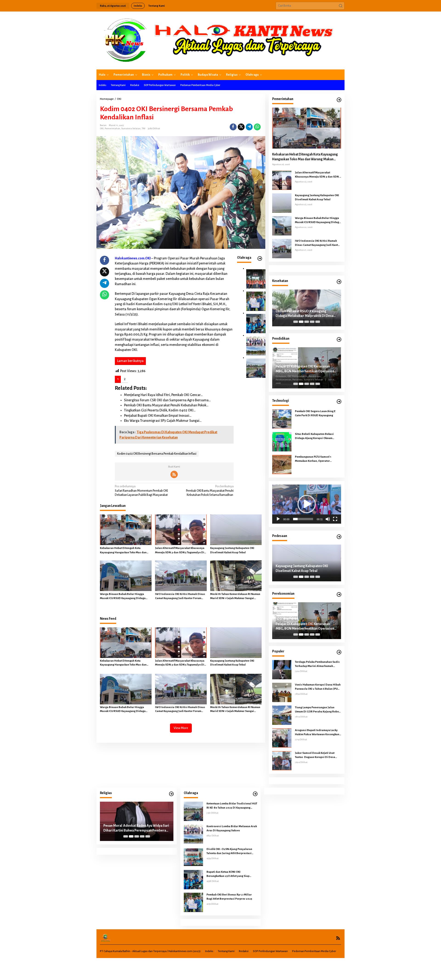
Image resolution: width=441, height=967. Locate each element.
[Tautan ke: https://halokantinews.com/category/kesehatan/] (339, 282)
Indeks (209, 951)
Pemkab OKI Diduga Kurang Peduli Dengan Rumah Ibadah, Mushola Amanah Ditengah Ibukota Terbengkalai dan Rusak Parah (135, 828)
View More (181, 728)
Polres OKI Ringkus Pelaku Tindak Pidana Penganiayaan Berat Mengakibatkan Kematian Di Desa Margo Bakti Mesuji (306, 568)
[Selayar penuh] (335, 519)
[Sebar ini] (233, 126)
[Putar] (278, 519)
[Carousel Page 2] (301, 322)
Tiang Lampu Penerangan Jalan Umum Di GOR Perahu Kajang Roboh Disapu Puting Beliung (317, 710)
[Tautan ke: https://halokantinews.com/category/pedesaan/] (339, 537)
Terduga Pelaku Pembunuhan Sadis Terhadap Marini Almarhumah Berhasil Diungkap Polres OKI (317, 664)
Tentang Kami (226, 951)
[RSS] (174, 474)
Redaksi (244, 951)
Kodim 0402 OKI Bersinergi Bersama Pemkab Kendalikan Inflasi (156, 453)
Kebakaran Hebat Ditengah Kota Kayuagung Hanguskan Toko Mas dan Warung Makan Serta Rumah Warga (123, 550)
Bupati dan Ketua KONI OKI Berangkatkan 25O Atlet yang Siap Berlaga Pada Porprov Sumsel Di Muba (230, 874)
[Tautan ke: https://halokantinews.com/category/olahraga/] (255, 794)
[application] (306, 504)
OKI (102, 128)
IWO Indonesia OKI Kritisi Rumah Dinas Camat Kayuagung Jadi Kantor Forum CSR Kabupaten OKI (180, 596)
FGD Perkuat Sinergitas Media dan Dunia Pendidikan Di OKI (306, 367)
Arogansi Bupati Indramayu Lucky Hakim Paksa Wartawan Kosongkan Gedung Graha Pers (317, 733)
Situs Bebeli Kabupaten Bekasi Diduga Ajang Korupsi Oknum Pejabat (314, 436)
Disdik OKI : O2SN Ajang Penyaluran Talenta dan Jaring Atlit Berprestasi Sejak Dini (229, 851)
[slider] (303, 519)
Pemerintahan (112, 128)
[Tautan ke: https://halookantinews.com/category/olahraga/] (260, 258)
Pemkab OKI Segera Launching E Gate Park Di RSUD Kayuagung (315, 413)
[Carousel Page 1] (295, 322)
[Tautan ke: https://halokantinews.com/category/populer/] (339, 652)
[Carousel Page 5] (317, 322)
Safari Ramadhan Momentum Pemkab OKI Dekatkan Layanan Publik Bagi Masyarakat (141, 490)
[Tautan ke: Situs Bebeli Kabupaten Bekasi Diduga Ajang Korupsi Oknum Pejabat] (281, 441)
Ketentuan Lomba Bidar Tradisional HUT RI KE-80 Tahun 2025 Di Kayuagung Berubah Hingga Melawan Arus (231, 806)
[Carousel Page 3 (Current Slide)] (306, 322)
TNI (143, 128)
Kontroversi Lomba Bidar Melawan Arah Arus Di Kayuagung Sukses (231, 828)
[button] (341, 6)
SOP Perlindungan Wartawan (270, 951)
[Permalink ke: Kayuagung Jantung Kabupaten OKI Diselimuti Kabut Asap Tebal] (236, 529)
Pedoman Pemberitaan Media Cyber (314, 951)
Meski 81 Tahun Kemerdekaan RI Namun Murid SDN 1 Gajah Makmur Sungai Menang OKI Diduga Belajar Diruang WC (236, 596)
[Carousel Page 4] (312, 322)
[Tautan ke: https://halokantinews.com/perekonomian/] (339, 594)
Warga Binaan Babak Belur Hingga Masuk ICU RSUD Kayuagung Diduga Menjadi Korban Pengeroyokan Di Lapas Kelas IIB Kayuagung (125, 596)
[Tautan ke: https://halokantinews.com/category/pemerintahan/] (339, 100)
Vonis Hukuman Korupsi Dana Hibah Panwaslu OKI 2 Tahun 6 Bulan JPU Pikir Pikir (318, 687)
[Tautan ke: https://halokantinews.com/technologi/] (339, 402)
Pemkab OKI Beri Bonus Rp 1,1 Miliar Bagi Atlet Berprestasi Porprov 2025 (229, 896)
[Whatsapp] (257, 126)
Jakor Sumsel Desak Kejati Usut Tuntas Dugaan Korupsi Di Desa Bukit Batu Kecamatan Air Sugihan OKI (316, 755)
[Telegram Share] (249, 126)
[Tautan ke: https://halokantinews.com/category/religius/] (171, 794)
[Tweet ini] (241, 126)
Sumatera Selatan (131, 128)
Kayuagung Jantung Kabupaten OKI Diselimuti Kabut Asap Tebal (232, 550)
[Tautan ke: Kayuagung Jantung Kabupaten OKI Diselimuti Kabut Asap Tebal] (281, 202)
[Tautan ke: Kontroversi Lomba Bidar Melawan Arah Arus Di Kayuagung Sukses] (256, 345)
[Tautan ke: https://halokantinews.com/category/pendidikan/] (339, 339)
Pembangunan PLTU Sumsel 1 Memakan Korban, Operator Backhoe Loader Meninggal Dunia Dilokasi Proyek (316, 459)
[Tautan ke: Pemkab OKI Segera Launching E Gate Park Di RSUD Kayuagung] (281, 418)
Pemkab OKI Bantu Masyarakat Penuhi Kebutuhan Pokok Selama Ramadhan (210, 490)
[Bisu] (327, 519)
